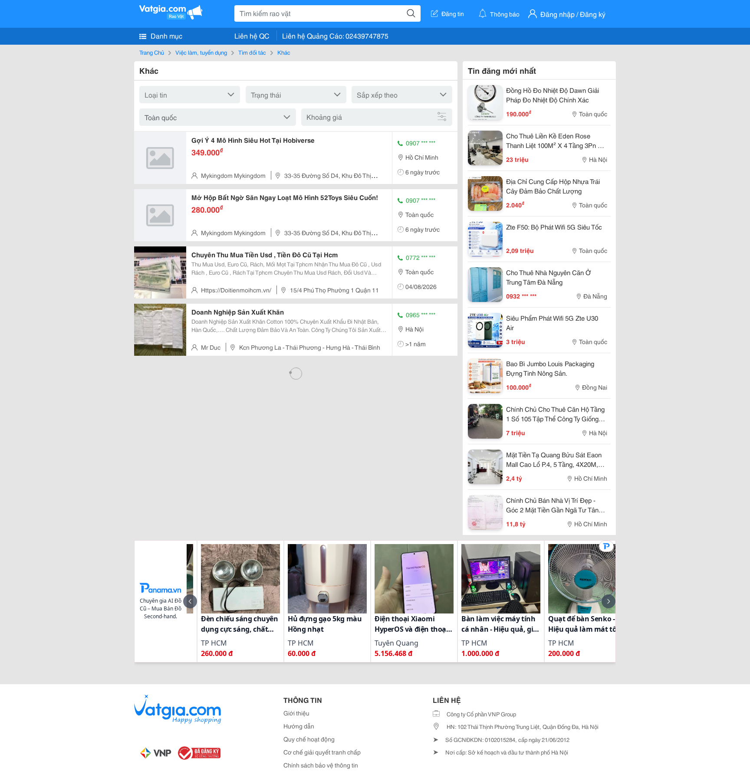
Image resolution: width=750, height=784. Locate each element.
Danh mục (165, 35)
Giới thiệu (296, 713)
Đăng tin (452, 13)
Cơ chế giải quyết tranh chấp (322, 752)
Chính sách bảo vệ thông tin (320, 765)
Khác (283, 52)
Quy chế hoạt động (309, 739)
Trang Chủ (151, 52)
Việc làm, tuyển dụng (201, 52)
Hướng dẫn (298, 726)
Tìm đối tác (252, 52)
